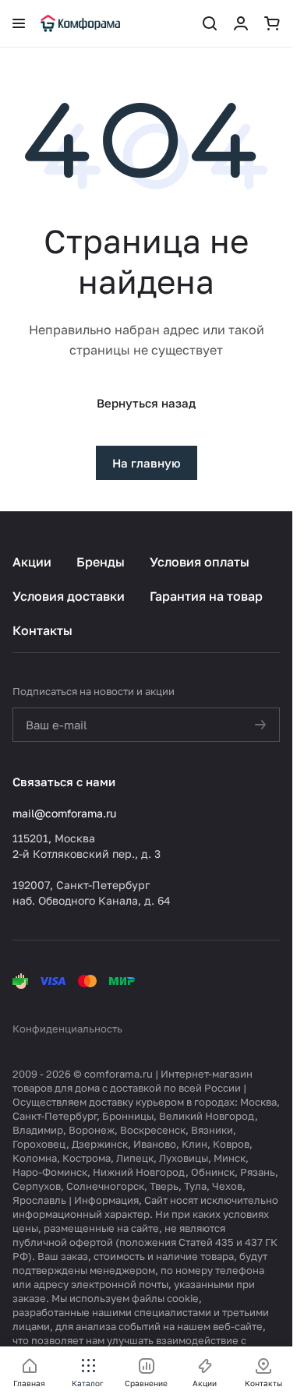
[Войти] (241, 23)
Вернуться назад (146, 403)
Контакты (42, 630)
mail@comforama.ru (64, 813)
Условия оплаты (199, 562)
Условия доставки (68, 596)
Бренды (100, 562)
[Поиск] (209, 23)
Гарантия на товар (206, 596)
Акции (31, 562)
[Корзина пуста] (272, 23)
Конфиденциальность (67, 1028)
